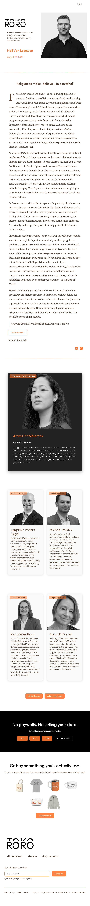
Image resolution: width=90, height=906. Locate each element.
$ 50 (22, 738)
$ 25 (34, 738)
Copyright (35, 892)
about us (32, 856)
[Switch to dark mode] (79, 4)
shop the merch (45, 815)
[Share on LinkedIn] (76, 348)
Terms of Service (23, 892)
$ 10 (47, 738)
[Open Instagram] (81, 349)
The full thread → (17, 332)
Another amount (63, 738)
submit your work (54, 696)
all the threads (34, 696)
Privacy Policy (28, 879)
